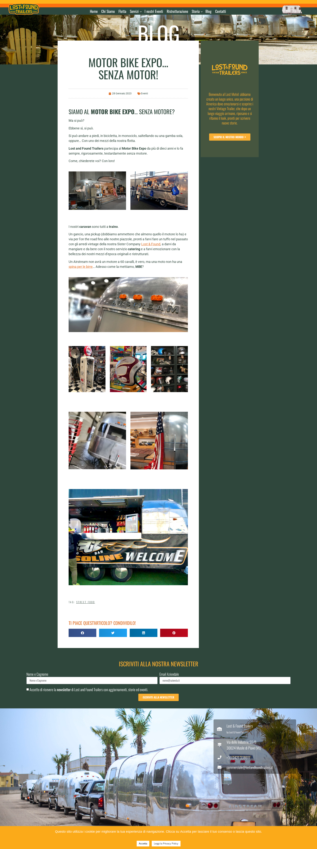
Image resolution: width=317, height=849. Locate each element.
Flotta (122, 11)
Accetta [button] (143, 843)
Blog (208, 11)
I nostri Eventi (154, 11)
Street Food (85, 602)
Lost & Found (150, 244)
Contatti (220, 11)
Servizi (134, 11)
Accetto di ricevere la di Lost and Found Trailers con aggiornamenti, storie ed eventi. (89, 689)
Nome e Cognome (37, 674)
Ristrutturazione (177, 11)
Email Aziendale (169, 674)
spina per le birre (81, 267)
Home (94, 11)
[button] (82, 633)
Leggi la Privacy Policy (166, 843)
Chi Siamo (108, 11)
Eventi (144, 93)
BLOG (158, 33)
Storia (196, 11)
